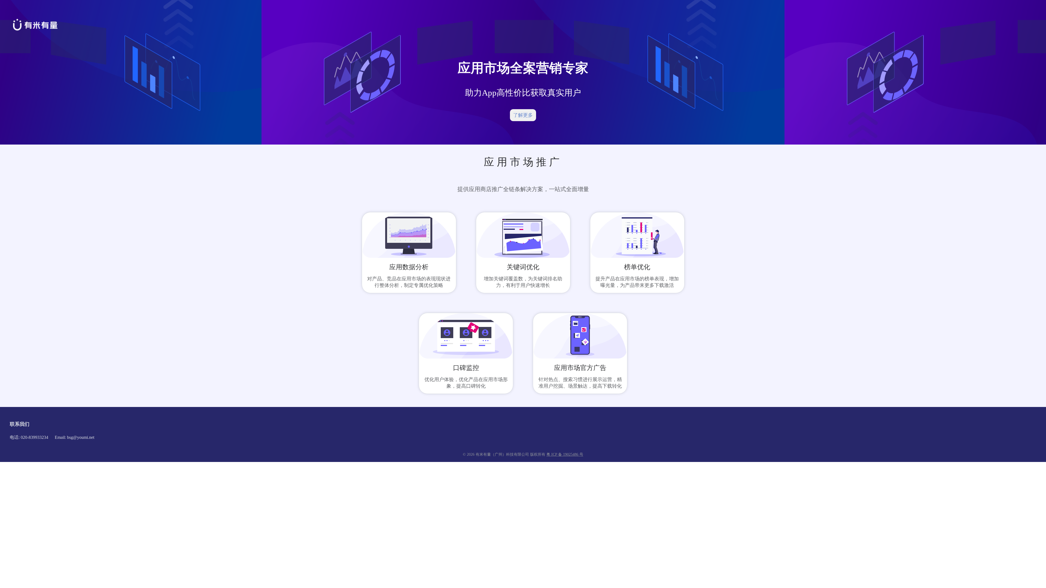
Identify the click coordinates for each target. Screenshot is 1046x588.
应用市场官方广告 (580, 367)
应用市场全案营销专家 (523, 68)
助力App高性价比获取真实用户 (523, 92)
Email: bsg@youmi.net (74, 437)
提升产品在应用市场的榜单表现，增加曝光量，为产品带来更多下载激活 (637, 282)
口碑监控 (466, 367)
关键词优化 (523, 267)
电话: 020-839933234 (29, 437)
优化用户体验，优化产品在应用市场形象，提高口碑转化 (466, 383)
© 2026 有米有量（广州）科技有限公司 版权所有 (504, 454)
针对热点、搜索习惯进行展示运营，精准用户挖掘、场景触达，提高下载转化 (580, 383)
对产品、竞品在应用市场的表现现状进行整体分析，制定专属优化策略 (409, 282)
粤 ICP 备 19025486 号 (564, 454)
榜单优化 (637, 267)
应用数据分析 (408, 267)
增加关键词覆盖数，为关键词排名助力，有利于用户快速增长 (523, 282)
